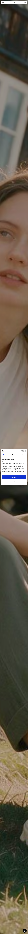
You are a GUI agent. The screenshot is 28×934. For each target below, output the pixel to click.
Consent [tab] (5, 454)
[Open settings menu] (25, 931)
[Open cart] (25, 3)
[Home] (14, 3)
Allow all (14, 477)
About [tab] (22, 454)
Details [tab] (14, 454)
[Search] (23, 3)
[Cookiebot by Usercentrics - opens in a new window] (20, 451)
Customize (13, 481)
